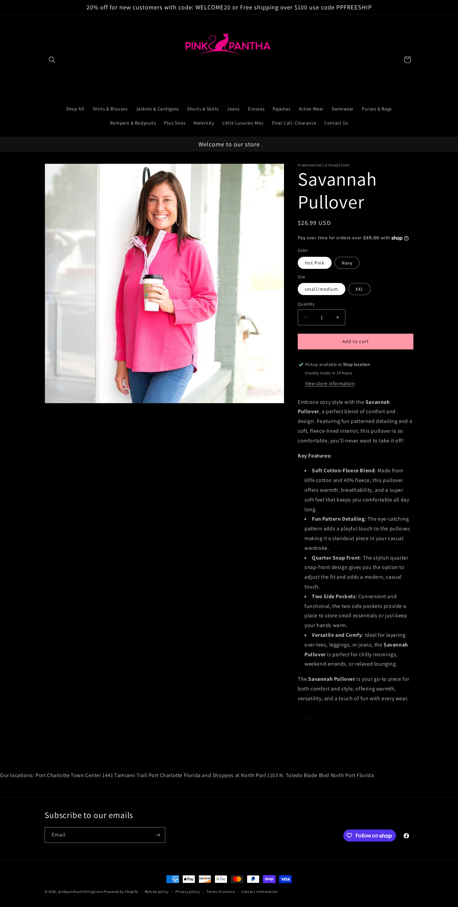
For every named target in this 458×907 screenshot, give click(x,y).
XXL (359, 289)
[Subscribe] (157, 835)
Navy (347, 263)
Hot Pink (315, 263)
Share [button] (310, 719)
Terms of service (221, 891)
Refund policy (157, 891)
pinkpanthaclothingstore (80, 891)
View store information (330, 383)
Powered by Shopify (121, 891)
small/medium (321, 289)
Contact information (259, 891)
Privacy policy (187, 891)
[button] (52, 59)
